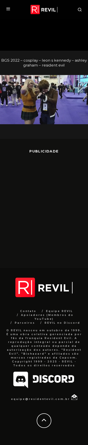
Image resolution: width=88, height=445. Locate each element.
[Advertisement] (44, 207)
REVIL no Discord (62, 322)
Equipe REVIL (59, 311)
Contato (28, 311)
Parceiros (25, 322)
